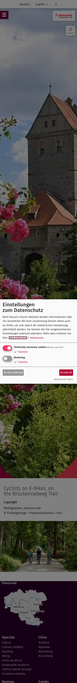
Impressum (36, 337)
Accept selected (13, 372)
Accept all (66, 372)
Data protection (18, 337)
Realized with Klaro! (63, 379)
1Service (21, 351)
